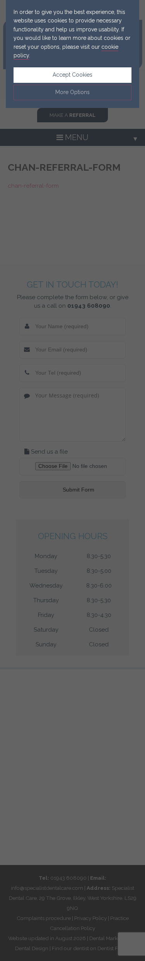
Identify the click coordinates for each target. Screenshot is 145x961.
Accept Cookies (72, 75)
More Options (72, 92)
